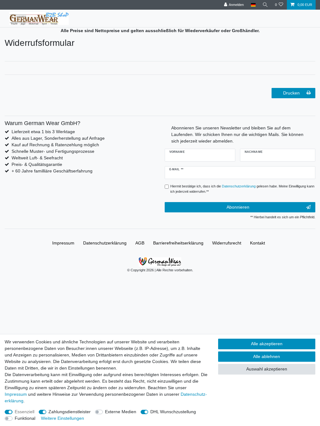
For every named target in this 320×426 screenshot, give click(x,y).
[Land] (253, 5)
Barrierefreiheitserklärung (178, 242)
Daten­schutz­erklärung (105, 242)
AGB (139, 242)
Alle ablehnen (266, 356)
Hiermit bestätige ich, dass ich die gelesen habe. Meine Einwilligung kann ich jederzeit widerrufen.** (242, 188)
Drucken (291, 92)
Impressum (63, 242)
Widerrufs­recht (226, 242)
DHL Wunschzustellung (173, 411)
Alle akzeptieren (266, 343)
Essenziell (24, 411)
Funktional (25, 418)
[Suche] (265, 5)
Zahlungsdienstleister (69, 411)
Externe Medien (120, 411)
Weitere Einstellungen (62, 418)
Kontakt (257, 242)
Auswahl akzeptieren (266, 368)
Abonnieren (238, 207)
